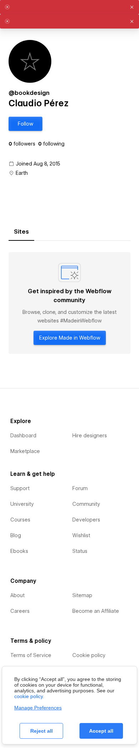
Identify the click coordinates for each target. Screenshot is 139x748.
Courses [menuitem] (20, 520)
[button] (25, 124)
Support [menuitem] (20, 488)
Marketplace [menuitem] (25, 451)
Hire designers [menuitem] (89, 435)
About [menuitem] (17, 595)
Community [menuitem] (86, 504)
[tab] (21, 232)
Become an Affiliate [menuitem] (95, 611)
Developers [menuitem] (86, 520)
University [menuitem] (22, 504)
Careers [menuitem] (20, 611)
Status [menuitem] (79, 551)
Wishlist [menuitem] (81, 535)
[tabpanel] (69, 303)
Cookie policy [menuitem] (88, 655)
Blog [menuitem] (15, 535)
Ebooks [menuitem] (19, 551)
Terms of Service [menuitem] (30, 655)
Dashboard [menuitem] (23, 435)
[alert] (69, 7)
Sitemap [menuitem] (82, 595)
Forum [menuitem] (80, 488)
